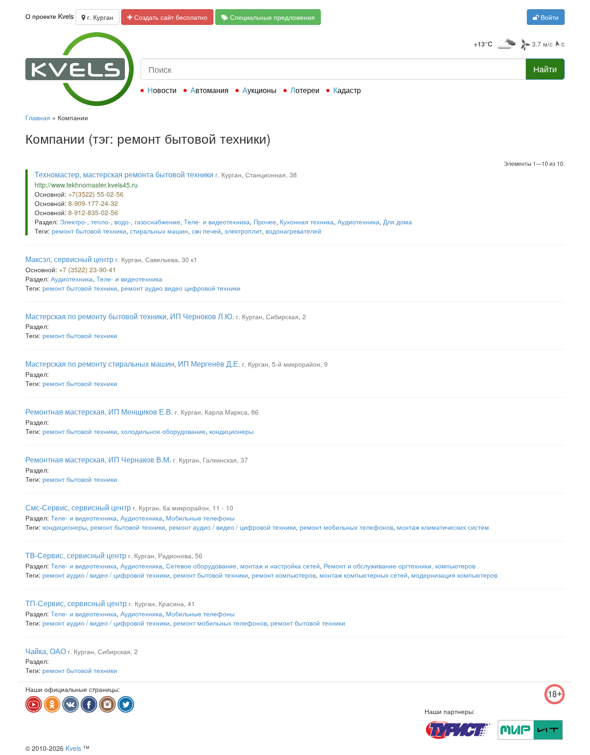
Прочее (265, 221)
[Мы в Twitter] (126, 704)
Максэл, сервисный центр (69, 259)
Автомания (209, 90)
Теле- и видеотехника (217, 221)
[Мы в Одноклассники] (52, 704)
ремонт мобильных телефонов (346, 527)
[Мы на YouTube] (33, 704)
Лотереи (304, 90)
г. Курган (99, 17)
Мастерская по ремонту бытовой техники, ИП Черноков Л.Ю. (129, 316)
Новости (162, 90)
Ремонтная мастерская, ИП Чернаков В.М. (98, 459)
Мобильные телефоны (200, 517)
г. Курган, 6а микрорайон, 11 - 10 (183, 507)
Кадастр (347, 90)
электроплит (243, 230)
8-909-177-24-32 (93, 203)
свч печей (206, 230)
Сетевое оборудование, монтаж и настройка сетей (243, 565)
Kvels (73, 748)
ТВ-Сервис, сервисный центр (75, 555)
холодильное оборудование (163, 431)
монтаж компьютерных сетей (363, 574)
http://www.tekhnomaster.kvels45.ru (86, 184)
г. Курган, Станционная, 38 (256, 174)
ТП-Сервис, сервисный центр (76, 603)
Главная (37, 117)
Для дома (397, 221)
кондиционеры (231, 431)
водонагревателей (293, 230)
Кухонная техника (307, 221)
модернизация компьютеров (454, 574)
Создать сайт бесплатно (169, 17)
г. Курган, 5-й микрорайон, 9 (285, 364)
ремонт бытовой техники (89, 230)
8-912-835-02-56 (93, 212)
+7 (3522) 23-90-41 (87, 269)
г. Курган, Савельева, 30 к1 (156, 259)
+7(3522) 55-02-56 (96, 194)
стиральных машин (159, 230)
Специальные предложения (271, 17)
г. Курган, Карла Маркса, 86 (217, 411)
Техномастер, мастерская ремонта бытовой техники (124, 174)
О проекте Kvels (49, 16)
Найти (545, 69)
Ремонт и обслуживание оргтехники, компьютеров (399, 565)
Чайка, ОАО (45, 651)
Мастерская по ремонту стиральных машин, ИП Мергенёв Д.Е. (132, 363)
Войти (549, 17)
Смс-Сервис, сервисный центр (78, 507)
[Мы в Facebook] (89, 704)
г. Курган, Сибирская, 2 (271, 316)
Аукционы (259, 90)
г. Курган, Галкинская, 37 (210, 459)
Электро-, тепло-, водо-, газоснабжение (120, 221)
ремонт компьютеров (284, 574)
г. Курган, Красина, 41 (162, 603)
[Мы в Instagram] (107, 704)
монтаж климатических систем (443, 527)
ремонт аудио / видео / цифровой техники (232, 527)
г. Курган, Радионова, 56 (165, 555)
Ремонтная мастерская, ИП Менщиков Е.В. (99, 411)
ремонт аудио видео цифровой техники (181, 288)
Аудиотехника (358, 221)
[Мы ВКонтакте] (70, 704)
